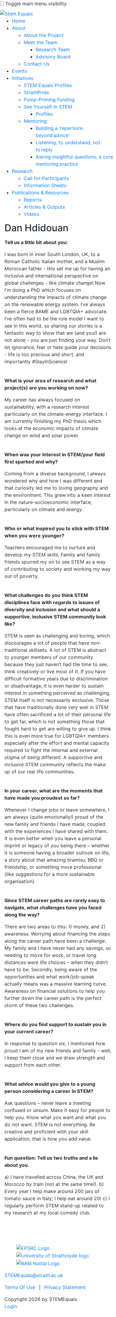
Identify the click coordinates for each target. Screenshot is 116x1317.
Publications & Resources (40, 193)
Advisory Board (53, 57)
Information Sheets (45, 185)
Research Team (53, 49)
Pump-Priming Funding (49, 100)
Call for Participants (46, 178)
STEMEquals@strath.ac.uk (33, 1275)
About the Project (44, 35)
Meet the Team (40, 42)
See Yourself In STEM (48, 107)
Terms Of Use (19, 1287)
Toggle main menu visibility (36, 4)
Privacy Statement (65, 1287)
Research (22, 171)
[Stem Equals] (16, 13)
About (19, 28)
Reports (33, 200)
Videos (31, 214)
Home (18, 21)
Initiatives (22, 78)
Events (19, 71)
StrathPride (36, 92)
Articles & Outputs (44, 207)
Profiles (44, 114)
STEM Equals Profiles (48, 85)
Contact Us (36, 64)
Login (10, 1306)
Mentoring (35, 121)
